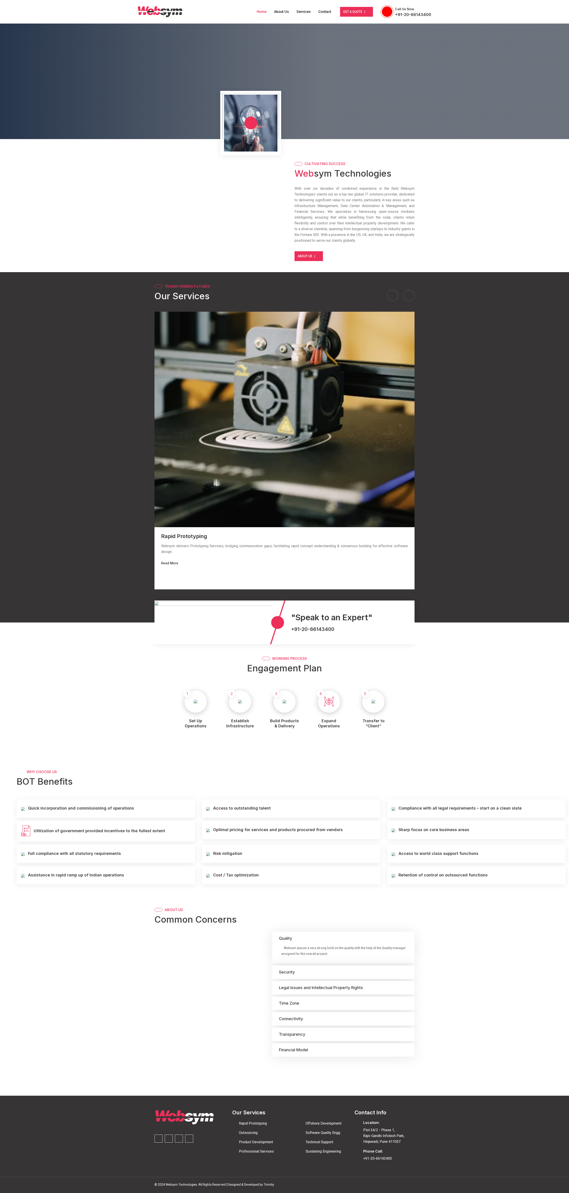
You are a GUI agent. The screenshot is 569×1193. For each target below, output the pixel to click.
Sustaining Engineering (323, 1151)
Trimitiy (269, 1184)
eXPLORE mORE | (150, 93)
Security (287, 972)
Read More (169, 563)
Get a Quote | (354, 12)
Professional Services (256, 1151)
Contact (324, 12)
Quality (285, 938)
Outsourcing (248, 1133)
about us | (306, 256)
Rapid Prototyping (184, 536)
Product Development (256, 1142)
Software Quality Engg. (323, 1133)
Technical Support (319, 1142)
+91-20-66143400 (413, 14)
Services (304, 12)
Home (261, 12)
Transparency (292, 1034)
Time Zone (289, 1003)
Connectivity (291, 1018)
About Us (281, 12)
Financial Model (293, 1049)
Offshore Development (323, 1123)
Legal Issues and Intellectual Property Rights (321, 987)
